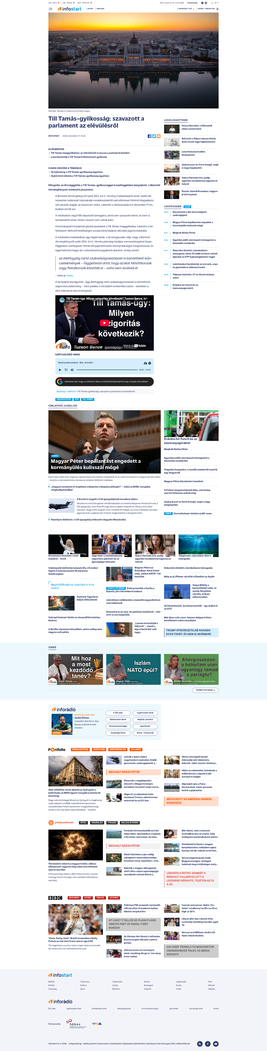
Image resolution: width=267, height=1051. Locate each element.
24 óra (90, 9)
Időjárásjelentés (124, 1009)
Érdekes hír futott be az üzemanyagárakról (180, 441)
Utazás (112, 823)
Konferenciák (118, 749)
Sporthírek (173, 1009)
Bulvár (147, 982)
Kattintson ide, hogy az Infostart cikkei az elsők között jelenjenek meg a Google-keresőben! (106, 382)
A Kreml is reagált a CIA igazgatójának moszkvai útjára (107, 499)
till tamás (87, 399)
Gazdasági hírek (195, 1009)
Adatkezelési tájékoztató (121, 1044)
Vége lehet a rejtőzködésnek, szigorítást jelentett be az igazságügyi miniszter (107, 559)
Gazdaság (52, 989)
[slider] (107, 370)
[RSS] (200, 1044)
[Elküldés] (159, 136)
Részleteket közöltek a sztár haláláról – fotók (63, 557)
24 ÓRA (187, 207)
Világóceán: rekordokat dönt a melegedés (195, 557)
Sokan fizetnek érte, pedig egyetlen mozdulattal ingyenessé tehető (153, 559)
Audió (178, 985)
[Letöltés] (145, 363)
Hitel (83, 823)
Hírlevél (211, 985)
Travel (100, 898)
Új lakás (136, 749)
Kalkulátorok (129, 823)
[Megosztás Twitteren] (154, 136)
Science (114, 898)
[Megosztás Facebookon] (149, 136)
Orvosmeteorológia (150, 1009)
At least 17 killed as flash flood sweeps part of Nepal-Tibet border (132, 924)
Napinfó (147, 989)
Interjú (115, 985)
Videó (178, 989)
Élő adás (119, 713)
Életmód (116, 989)
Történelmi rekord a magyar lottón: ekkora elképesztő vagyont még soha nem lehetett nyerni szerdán (72, 867)
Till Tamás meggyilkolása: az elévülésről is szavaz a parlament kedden (90, 153)
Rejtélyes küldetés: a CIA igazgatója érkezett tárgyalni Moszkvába (88, 520)
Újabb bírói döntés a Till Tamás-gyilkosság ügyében (80, 176)
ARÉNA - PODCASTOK (206, 9)
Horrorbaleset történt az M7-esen (193, 513)
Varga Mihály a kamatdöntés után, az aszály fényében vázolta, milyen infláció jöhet (204, 591)
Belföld (71, 391)
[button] (60, 370)
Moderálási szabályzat (145, 1044)
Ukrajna (100, 9)
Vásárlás (97, 823)
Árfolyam (99, 749)
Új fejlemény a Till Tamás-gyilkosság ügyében (77, 172)
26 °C (216, 3)
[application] (104, 370)
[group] (72, 370)
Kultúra (83, 985)
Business (74, 898)
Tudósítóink (117, 982)
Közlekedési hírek (99, 1009)
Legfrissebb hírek (73, 1009)
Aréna (216, 1009)
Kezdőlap (61, 391)
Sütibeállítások (183, 1044)
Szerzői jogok (163, 1044)
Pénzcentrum (80, 749)
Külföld (51, 985)
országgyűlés (64, 399)
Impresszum (103, 1044)
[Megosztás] (149, 363)
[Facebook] (208, 1044)
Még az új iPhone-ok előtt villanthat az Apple (189, 577)
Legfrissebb (181, 982)
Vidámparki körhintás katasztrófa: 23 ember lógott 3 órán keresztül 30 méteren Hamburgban (73, 571)
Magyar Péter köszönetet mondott (183, 481)
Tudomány (85, 982)
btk (77, 399)
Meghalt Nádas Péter (176, 449)
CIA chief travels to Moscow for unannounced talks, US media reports (190, 951)
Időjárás (211, 989)
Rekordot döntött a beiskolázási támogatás (188, 568)
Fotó (210, 982)
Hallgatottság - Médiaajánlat (82, 1044)
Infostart (54, 136)
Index (70, 275)
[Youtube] (216, 1044)
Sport (87, 898)
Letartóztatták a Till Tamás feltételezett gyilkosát (79, 157)
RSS (173, 1044)
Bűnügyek (148, 985)
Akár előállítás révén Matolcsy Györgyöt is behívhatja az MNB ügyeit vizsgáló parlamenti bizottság (74, 793)
